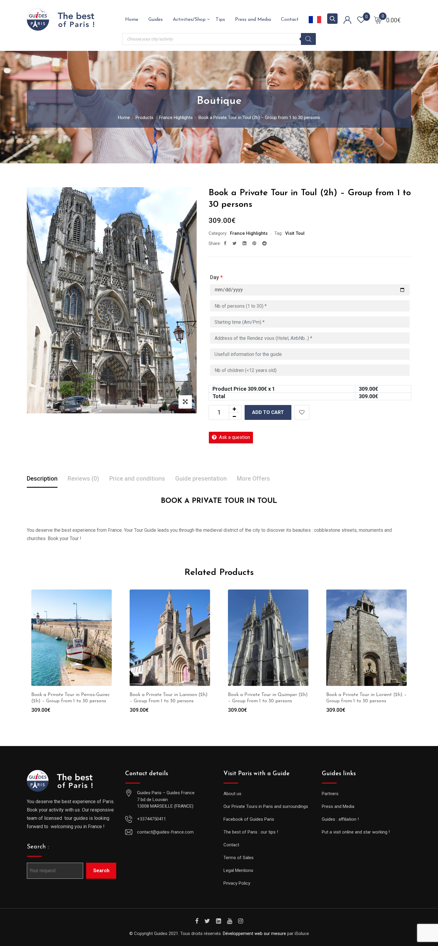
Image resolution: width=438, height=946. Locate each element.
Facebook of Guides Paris (248, 819)
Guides (155, 19)
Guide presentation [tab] (201, 478)
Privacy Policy (236, 883)
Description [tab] (42, 478)
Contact (290, 19)
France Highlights (249, 233)
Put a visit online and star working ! (356, 832)
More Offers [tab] (253, 478)
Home (131, 19)
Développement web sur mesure (254, 933)
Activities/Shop (189, 19)
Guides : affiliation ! (340, 819)
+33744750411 (151, 819)
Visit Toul (295, 233)
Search (101, 870)
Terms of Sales (238, 857)
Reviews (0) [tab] (83, 478)
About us (232, 793)
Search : (38, 847)
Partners (330, 793)
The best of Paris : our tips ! (250, 832)
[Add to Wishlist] (301, 412)
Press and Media (253, 19)
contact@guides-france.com (165, 832)
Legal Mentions (238, 870)
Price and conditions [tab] (137, 478)
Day (216, 277)
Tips (220, 19)
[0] (378, 19)
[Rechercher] (308, 39)
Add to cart (268, 412)
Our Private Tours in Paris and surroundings (265, 806)
